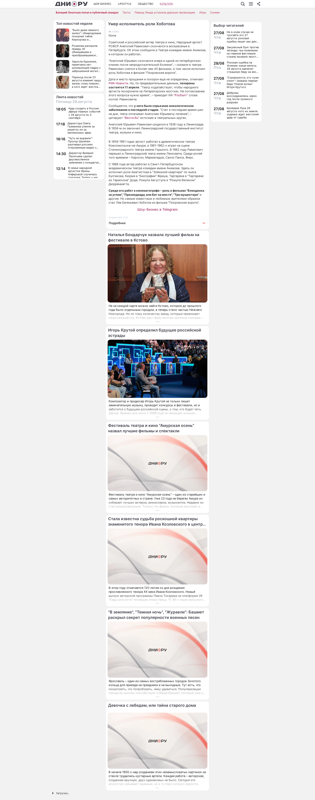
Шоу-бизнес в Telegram (157, 209)
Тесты (126, 12)
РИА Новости (118, 83)
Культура (166, 3)
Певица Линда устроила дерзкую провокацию (165, 12)
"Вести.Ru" (131, 118)
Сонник (215, 12)
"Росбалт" (181, 95)
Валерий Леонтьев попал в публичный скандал (87, 12)
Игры (202, 12)
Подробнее (117, 223)
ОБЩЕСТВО (145, 3)
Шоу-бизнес (102, 3)
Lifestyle (124, 3)
